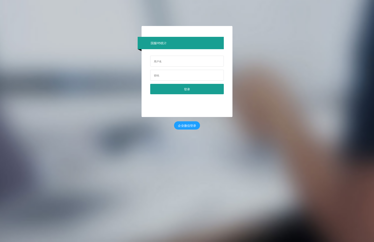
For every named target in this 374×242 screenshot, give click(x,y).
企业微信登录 (187, 125)
